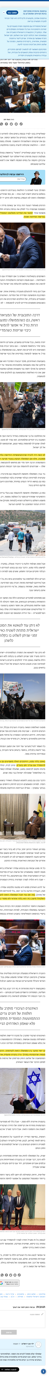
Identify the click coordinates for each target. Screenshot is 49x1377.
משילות (20, 1297)
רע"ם (12, 1297)
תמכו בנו (12, 12)
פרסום (9, 1332)
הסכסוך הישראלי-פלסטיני (35, 1297)
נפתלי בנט (4, 1297)
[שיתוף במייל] (16, 124)
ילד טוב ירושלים (28, 1344)
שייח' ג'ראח (10, 1294)
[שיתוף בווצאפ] (2, 1275)
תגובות (15, 1344)
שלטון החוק (31, 1294)
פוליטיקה (42, 1294)
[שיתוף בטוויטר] (11, 124)
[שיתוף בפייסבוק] (6, 124)
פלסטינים (20, 1294)
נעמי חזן (7, 119)
